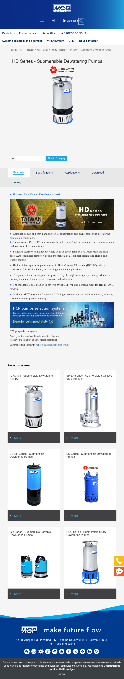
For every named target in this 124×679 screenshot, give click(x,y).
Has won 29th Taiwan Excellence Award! (37, 194)
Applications (42, 49)
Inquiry (17, 182)
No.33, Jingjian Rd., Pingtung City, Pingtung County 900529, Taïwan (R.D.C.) (62, 640)
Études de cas (27, 33)
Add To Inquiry (58, 158)
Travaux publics (58, 49)
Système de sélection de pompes (22, 40)
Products (30, 49)
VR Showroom (55, 40)
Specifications (44, 172)
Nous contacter (88, 40)
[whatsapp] (48, 651)
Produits (7, 33)
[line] (54, 651)
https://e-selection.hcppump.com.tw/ (53, 344)
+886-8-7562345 (65, 643)
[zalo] (41, 651)
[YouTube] (61, 651)
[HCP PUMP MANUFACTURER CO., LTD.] (62, 8)
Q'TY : (13, 158)
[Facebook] (68, 651)
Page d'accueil (16, 49)
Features (18, 172)
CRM (72, 40)
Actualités (48, 33)
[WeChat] (27, 651)
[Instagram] (96, 651)
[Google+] (82, 651)
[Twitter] (75, 651)
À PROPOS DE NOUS (74, 33)
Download (98, 172)
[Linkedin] (89, 651)
